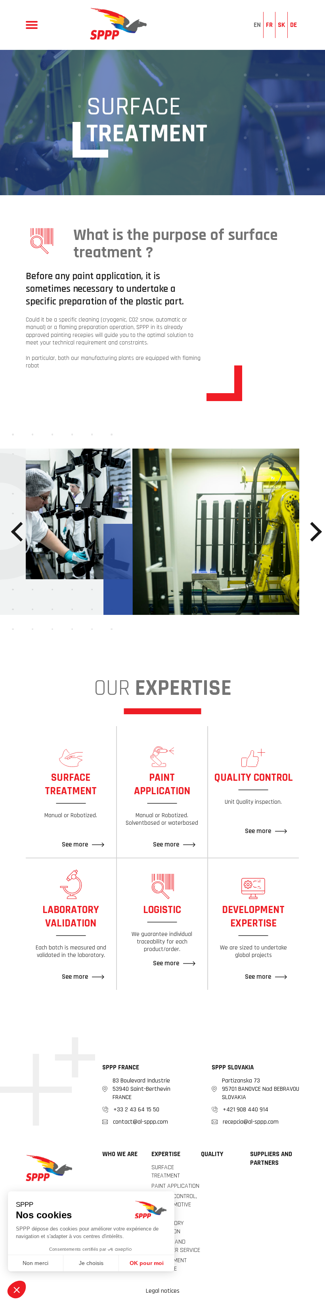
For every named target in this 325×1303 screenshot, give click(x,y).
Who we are (120, 1154)
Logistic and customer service (175, 1246)
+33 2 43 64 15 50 (136, 1109)
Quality (212, 1154)
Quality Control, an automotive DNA (174, 1204)
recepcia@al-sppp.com (251, 1122)
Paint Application (175, 1186)
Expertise (165, 1154)
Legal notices (163, 1291)
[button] (21, 532)
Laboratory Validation (167, 1227)
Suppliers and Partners (271, 1158)
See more (75, 844)
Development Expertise (169, 1264)
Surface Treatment (165, 1171)
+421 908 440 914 (245, 1109)
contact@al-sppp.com (140, 1122)
